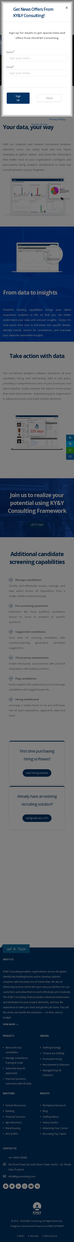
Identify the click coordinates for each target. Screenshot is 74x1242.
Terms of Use (39, 124)
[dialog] (37, 621)
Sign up (18, 98)
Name (10, 52)
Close (49, 98)
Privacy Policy (57, 119)
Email (10, 67)
